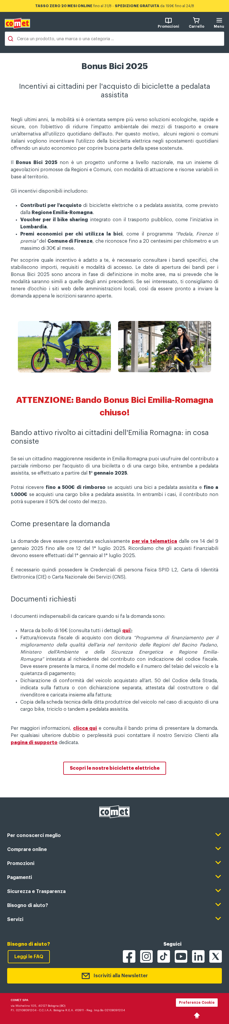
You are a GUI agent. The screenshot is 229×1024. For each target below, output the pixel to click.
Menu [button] (219, 26)
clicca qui (85, 728)
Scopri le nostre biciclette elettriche (115, 768)
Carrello (196, 26)
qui (126, 630)
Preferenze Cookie (197, 1002)
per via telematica (154, 541)
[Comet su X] (215, 956)
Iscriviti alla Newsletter (121, 975)
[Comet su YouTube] (181, 956)
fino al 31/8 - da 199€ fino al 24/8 (114, 6)
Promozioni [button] (168, 26)
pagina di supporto (34, 742)
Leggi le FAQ (28, 956)
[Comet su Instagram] (146, 956)
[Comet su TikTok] (163, 956)
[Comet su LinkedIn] (198, 956)
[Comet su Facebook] (129, 956)
